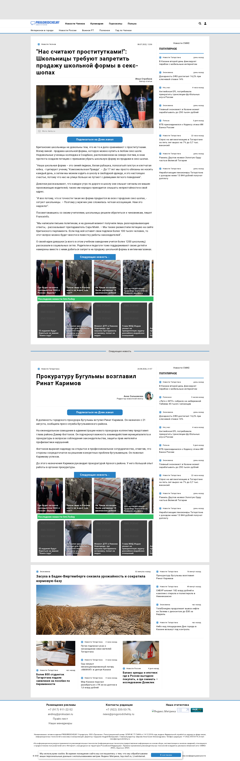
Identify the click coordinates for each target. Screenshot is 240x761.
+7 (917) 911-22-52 (60, 709)
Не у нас (166, 87)
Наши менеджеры (60, 723)
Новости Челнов (48, 44)
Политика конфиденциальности (191, 756)
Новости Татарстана (172, 57)
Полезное (167, 397)
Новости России (133, 668)
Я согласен (166, 755)
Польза (166, 121)
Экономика (168, 73)
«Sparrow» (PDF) (122, 748)
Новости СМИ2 (181, 43)
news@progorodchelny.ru (118, 714)
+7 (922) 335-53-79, (118, 709)
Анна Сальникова (133, 396)
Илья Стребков (143, 78)
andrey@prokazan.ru (60, 714)
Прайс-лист (60, 718)
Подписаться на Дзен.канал (94, 139)
